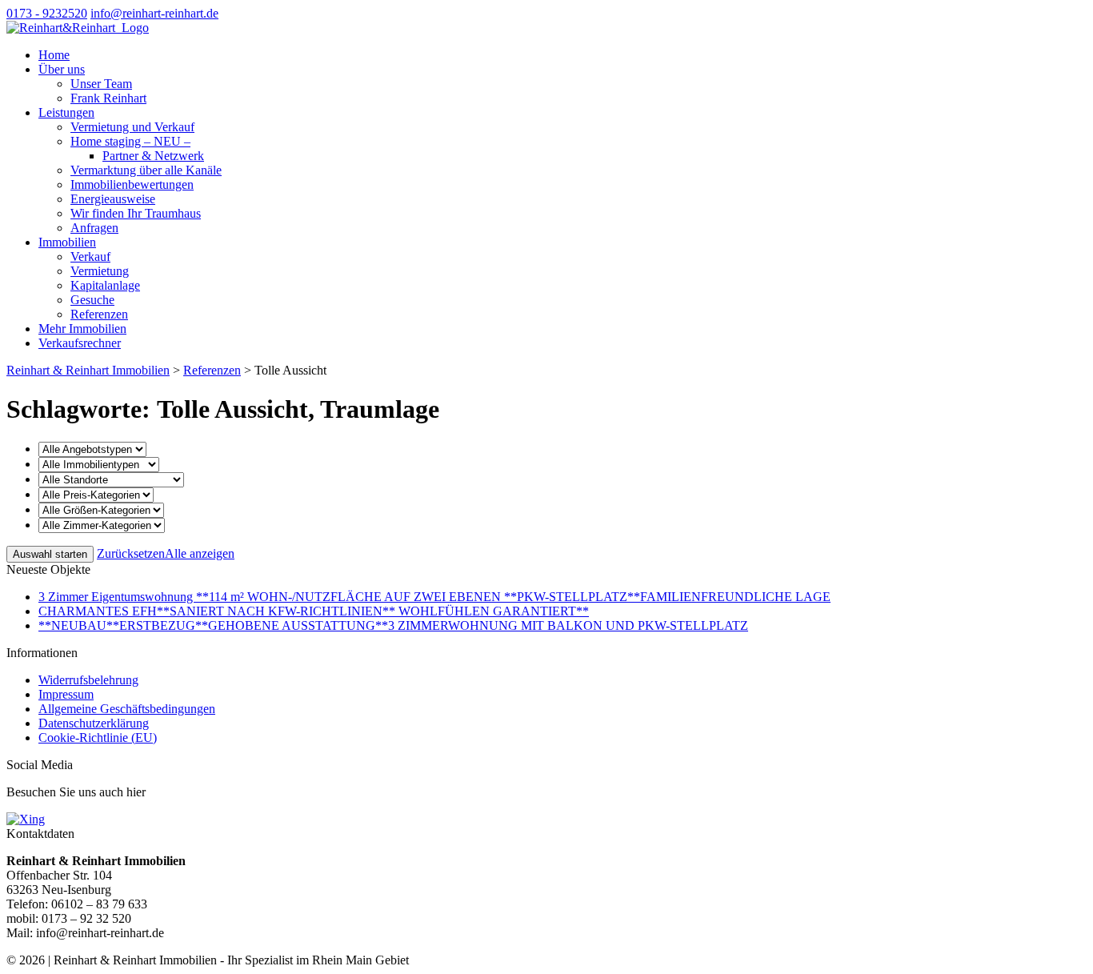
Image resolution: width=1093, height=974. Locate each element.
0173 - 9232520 (46, 13)
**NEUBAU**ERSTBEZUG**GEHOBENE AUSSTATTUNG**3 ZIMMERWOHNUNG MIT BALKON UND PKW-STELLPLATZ (393, 625)
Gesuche (92, 300)
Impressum (66, 694)
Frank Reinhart (108, 98)
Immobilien (67, 242)
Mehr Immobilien (82, 328)
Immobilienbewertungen (132, 184)
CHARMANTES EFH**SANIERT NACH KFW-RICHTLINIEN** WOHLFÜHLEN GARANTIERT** (313, 611)
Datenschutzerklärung (93, 723)
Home (54, 55)
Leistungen (66, 112)
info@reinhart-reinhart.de (154, 13)
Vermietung (99, 271)
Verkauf (90, 256)
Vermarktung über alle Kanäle (146, 170)
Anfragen (94, 227)
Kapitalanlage (105, 285)
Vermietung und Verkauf (132, 127)
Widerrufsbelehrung (88, 680)
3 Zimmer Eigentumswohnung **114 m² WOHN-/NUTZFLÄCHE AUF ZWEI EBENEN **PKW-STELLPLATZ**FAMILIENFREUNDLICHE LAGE (434, 596)
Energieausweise (112, 199)
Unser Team (101, 83)
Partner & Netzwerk (153, 155)
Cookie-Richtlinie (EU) (97, 737)
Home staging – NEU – (130, 141)
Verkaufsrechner (79, 343)
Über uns (61, 69)
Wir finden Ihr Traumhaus (135, 213)
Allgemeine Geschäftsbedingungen (126, 708)
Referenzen (99, 314)
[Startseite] (77, 27)
